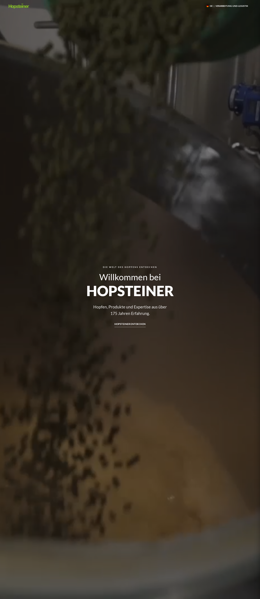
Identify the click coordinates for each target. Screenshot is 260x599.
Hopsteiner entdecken (130, 323)
